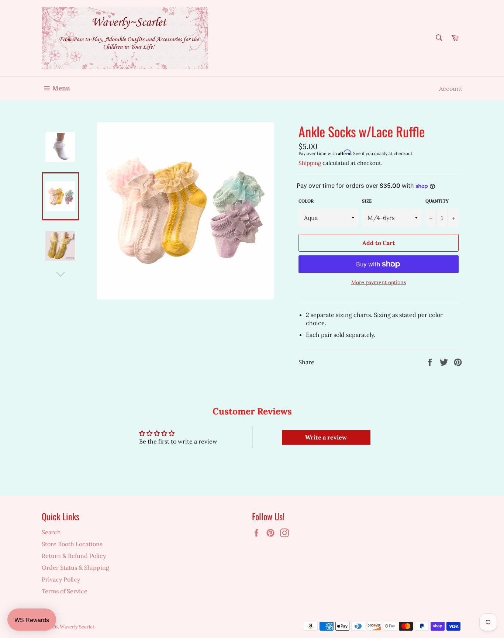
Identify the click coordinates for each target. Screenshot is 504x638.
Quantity (437, 201)
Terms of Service (64, 591)
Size (367, 201)
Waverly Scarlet (77, 627)
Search (51, 532)
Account (450, 88)
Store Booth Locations (72, 544)
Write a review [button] (326, 437)
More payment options (378, 282)
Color (306, 201)
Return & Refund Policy (74, 555)
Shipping (309, 162)
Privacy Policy (61, 579)
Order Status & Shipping (75, 567)
